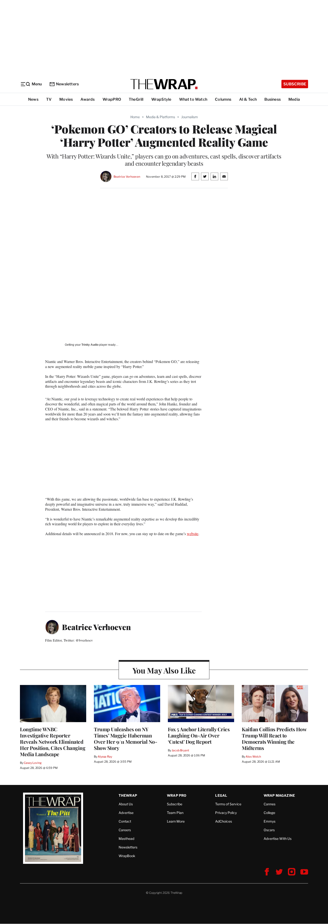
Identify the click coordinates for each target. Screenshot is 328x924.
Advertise (126, 813)
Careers (125, 830)
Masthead (126, 838)
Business (272, 99)
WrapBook (127, 856)
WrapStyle (161, 99)
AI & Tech (248, 99)
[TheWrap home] (164, 84)
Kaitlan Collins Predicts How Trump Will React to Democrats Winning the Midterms (274, 738)
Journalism (189, 117)
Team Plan (175, 813)
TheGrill (136, 99)
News (33, 99)
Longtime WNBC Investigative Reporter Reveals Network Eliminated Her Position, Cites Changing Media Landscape (52, 741)
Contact (125, 821)
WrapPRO (112, 99)
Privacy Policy (226, 813)
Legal (221, 795)
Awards (87, 99)
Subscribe (294, 84)
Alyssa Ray (105, 756)
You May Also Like (164, 670)
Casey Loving (32, 763)
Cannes (269, 804)
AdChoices (223, 821)
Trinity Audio (89, 344)
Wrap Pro (177, 795)
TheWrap (128, 795)
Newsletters (67, 84)
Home (135, 117)
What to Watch (193, 99)
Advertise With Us (278, 838)
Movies (66, 99)
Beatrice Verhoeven (127, 176)
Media (294, 99)
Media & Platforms (160, 117)
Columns (223, 99)
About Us (126, 804)
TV (49, 99)
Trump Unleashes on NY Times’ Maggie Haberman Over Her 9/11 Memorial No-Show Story (125, 738)
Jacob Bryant (180, 750)
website (192, 533)
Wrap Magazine (279, 795)
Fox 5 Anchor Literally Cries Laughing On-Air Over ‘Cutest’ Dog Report (199, 735)
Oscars (269, 830)
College (269, 813)
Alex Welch (253, 756)
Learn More (176, 821)
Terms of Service (228, 804)
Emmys (269, 821)
